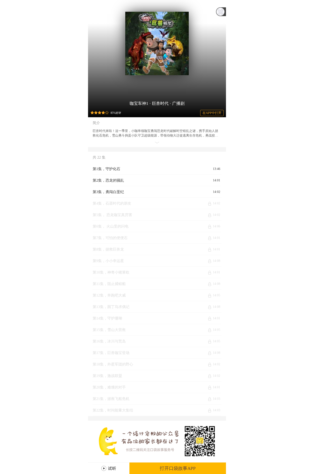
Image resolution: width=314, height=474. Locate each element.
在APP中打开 (212, 113)
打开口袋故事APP (178, 468)
